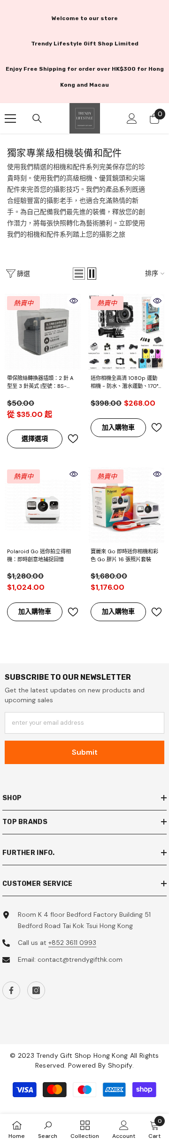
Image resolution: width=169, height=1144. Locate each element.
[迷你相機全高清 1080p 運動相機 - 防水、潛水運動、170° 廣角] (126, 332)
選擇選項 (35, 438)
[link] (47, 1129)
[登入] (132, 118)
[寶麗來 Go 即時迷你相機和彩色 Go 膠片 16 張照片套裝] (126, 505)
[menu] (10, 118)
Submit (85, 752)
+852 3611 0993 (72, 942)
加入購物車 (118, 427)
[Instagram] (36, 990)
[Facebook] (11, 990)
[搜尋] (37, 118)
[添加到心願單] (72, 438)
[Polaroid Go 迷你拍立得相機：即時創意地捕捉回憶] (43, 505)
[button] (79, 273)
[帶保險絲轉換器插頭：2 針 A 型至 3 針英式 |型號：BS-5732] (43, 332)
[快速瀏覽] (74, 301)
